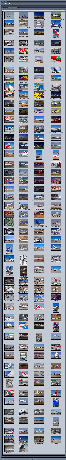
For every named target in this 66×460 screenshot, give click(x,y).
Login (5, 1)
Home (3, 1)
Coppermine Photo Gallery (34, 459)
